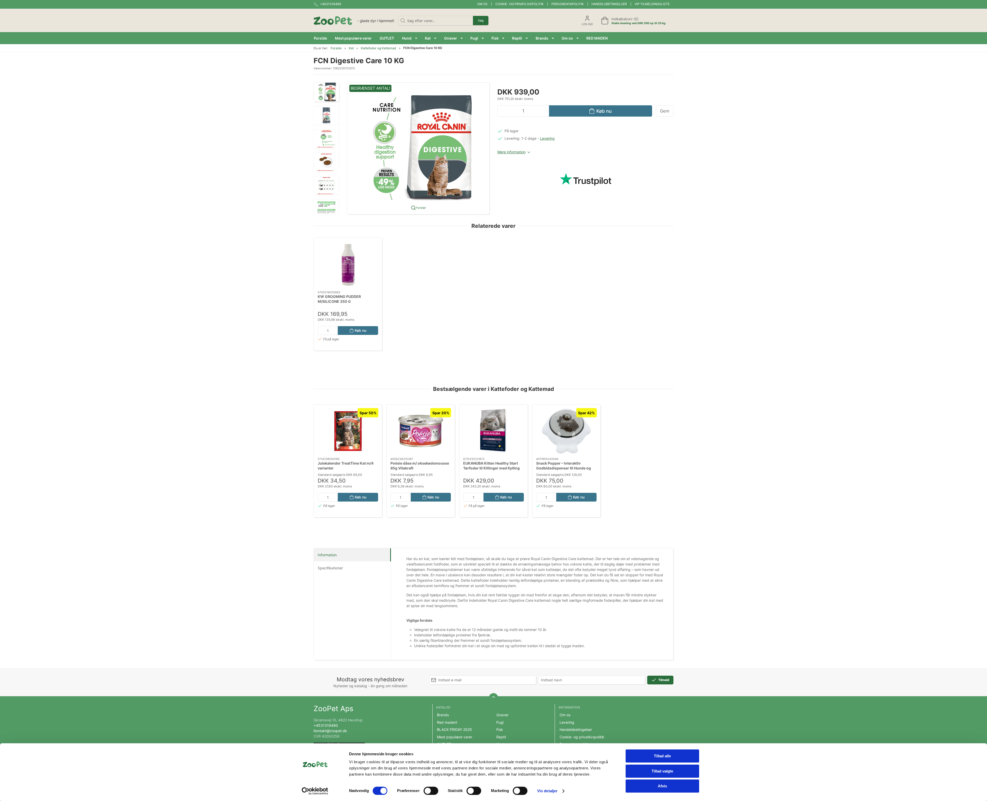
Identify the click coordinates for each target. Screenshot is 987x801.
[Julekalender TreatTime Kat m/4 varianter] (348, 431)
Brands (443, 715)
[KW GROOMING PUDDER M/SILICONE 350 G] (348, 264)
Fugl (500, 722)
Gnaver (502, 715)
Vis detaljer (547, 791)
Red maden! (447, 722)
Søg (480, 20)
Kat (351, 48)
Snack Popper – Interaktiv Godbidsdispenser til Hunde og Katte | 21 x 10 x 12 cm (563, 468)
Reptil (501, 737)
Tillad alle (662, 756)
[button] (409, 38)
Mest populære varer (454, 737)
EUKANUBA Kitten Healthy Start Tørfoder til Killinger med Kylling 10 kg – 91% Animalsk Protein (491, 468)
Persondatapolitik (567, 4)
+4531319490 (326, 725)
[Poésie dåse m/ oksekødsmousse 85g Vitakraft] (420, 431)
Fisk (499, 729)
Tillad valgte (662, 771)
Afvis (662, 786)
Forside (336, 48)
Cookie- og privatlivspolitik (519, 4)
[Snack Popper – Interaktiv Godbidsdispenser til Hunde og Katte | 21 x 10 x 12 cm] (566, 431)
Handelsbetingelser (609, 4)
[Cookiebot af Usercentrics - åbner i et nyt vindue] (315, 791)
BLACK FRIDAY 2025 (454, 729)
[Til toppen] (493, 697)
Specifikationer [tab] (330, 568)
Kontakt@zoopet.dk (330, 731)
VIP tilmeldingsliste (652, 4)
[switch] (431, 791)
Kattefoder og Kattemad (378, 48)
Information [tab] (327, 555)
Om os (482, 4)
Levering (547, 138)
